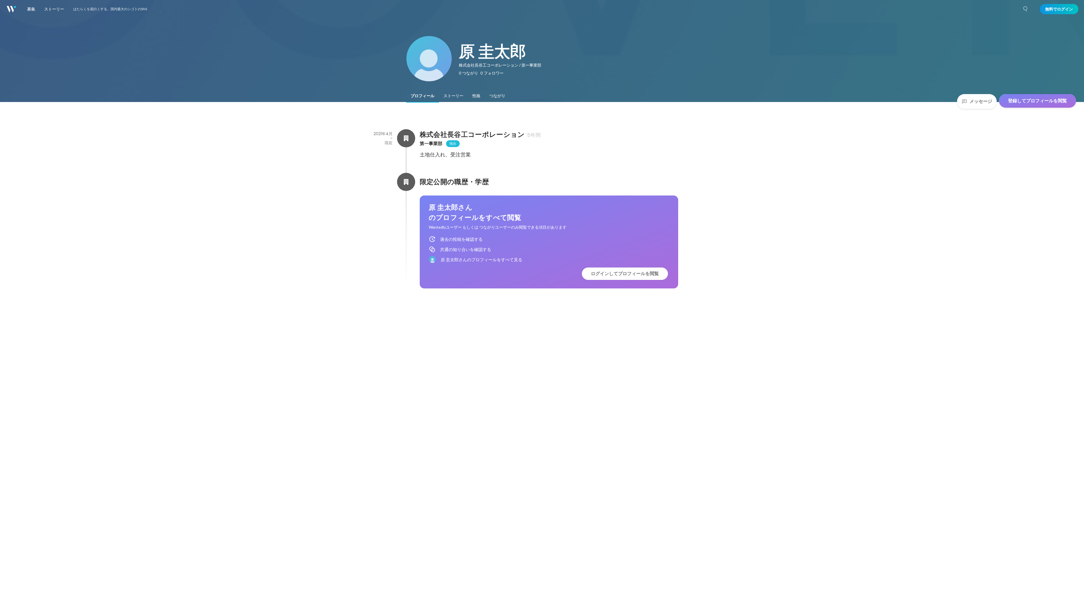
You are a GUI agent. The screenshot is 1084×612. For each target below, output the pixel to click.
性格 (476, 96)
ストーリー (453, 96)
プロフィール (422, 96)
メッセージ (981, 101)
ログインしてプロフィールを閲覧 (625, 273)
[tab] (422, 96)
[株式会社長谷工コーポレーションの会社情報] (406, 138)
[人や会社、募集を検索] (1025, 9)
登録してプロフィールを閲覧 (1037, 100)
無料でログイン (1059, 9)
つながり (497, 96)
